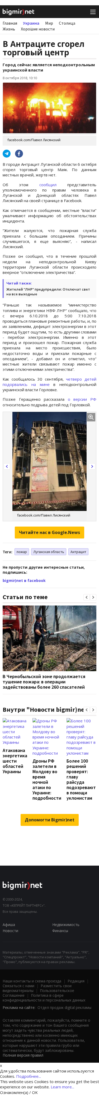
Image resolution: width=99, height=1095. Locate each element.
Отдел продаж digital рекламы (64, 1007)
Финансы (60, 930)
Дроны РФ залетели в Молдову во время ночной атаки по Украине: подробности (46, 779)
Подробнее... (28, 1076)
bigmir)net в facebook (24, 580)
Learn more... (62, 1086)
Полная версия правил (23, 1055)
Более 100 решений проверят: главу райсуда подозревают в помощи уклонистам (81, 779)
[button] (7, 466)
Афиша (9, 924)
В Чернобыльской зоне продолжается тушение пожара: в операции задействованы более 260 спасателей (44, 681)
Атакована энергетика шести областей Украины (15, 760)
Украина (31, 23)
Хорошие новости (38, 29)
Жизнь (9, 29)
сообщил (47, 184)
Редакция (76, 980)
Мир (49, 23)
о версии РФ (82, 399)
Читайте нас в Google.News (49, 532)
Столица (67, 23)
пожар (22, 551)
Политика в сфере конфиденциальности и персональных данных (44, 998)
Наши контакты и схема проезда (32, 980)
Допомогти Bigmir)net (49, 820)
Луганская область (48, 551)
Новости (10, 930)
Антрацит (78, 551)
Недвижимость (65, 924)
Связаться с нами (18, 985)
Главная (10, 23)
